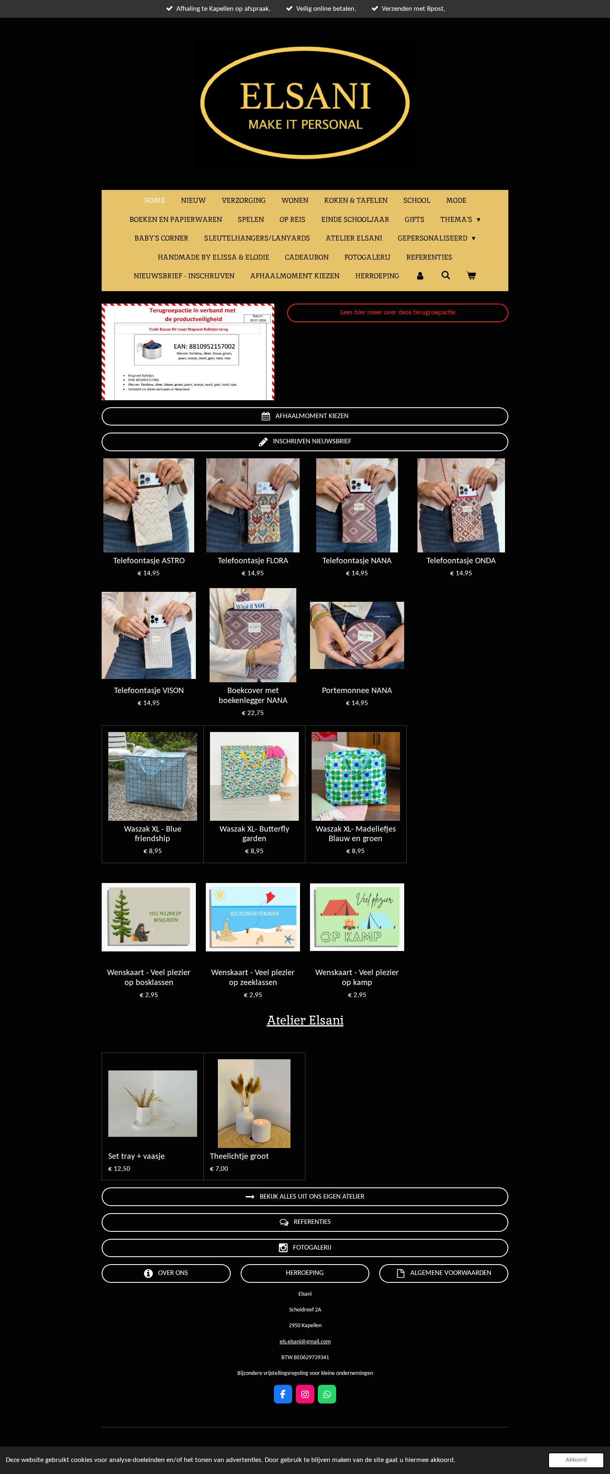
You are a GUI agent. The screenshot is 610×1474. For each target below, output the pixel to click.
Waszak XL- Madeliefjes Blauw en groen (356, 834)
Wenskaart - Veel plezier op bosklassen (148, 978)
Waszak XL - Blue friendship (152, 834)
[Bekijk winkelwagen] (471, 276)
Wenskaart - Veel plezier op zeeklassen (253, 978)
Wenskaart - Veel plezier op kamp (357, 978)
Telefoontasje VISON (149, 691)
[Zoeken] (445, 275)
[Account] (420, 276)
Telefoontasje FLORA (253, 561)
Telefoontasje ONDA (461, 561)
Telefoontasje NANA (357, 561)
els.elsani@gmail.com (305, 1342)
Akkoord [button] (576, 1460)
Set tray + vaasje (136, 1157)
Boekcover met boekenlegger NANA (253, 696)
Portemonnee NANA (357, 691)
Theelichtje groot (239, 1157)
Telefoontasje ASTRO (149, 561)
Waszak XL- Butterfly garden (254, 834)
